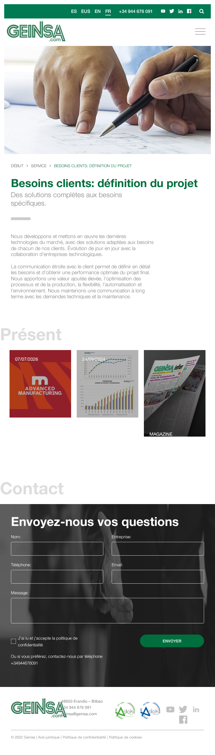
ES (74, 11)
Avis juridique (49, 737)
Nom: (16, 536)
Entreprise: (121, 536)
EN (98, 11)
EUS (85, 11)
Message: (20, 592)
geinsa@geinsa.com (79, 714)
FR (108, 11)
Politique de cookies (125, 737)
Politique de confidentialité (84, 737)
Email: (117, 564)
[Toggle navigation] (200, 31)
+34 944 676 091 (136, 11)
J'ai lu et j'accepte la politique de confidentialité (48, 641)
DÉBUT (17, 165)
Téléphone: (21, 564)
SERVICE (38, 165)
